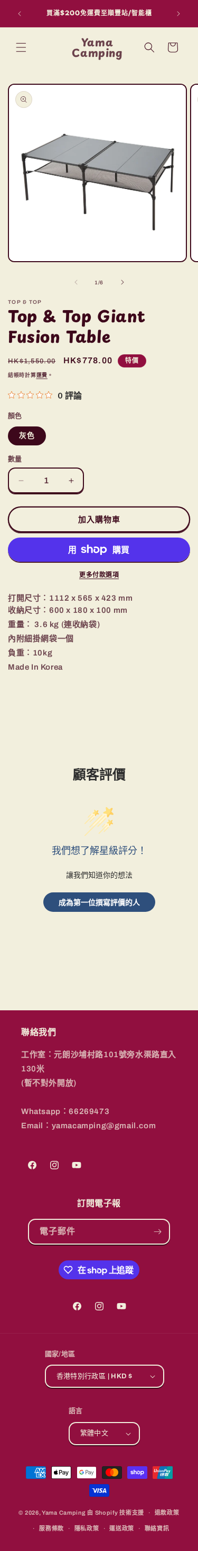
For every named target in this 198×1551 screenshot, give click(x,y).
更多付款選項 (99, 575)
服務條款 (51, 1528)
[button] (21, 47)
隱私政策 (86, 1528)
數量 (15, 459)
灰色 (27, 436)
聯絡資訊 (157, 1528)
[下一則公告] (178, 13)
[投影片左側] (76, 282)
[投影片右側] (122, 282)
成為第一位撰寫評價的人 (99, 902)
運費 (42, 375)
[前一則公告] (19, 13)
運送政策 (121, 1528)
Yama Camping (64, 1512)
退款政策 (167, 1512)
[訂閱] (157, 1232)
